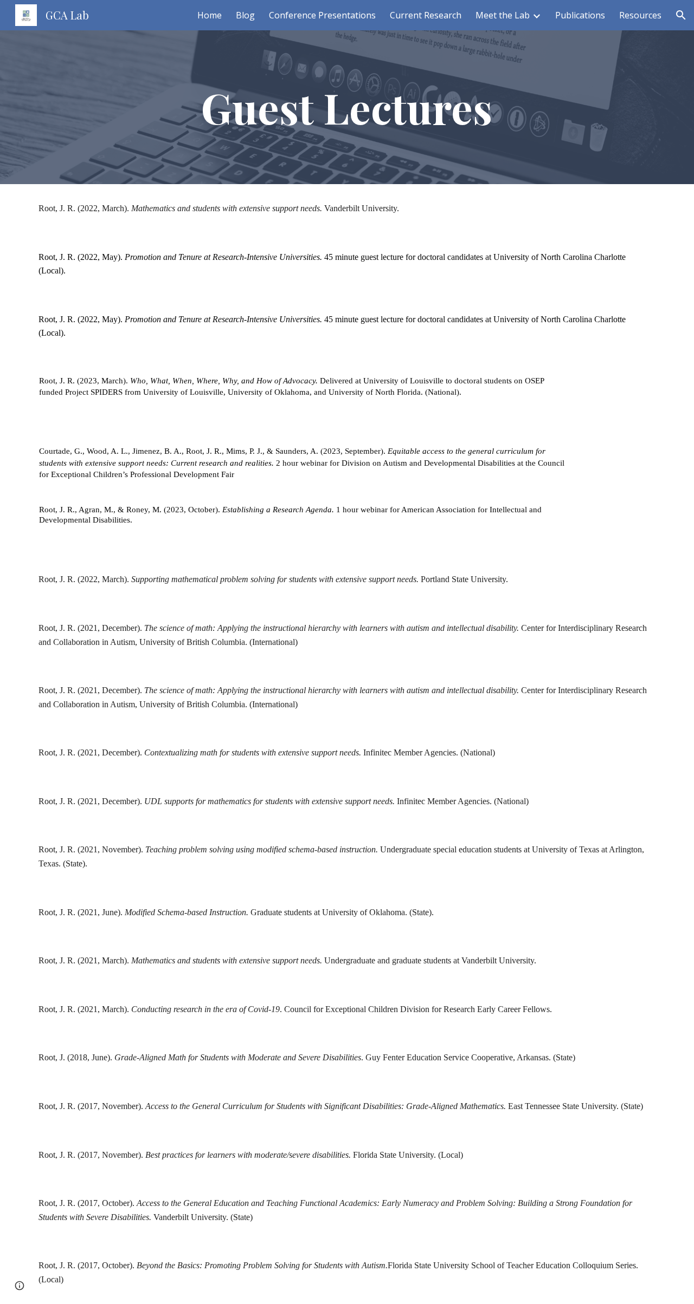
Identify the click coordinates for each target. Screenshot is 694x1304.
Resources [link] (640, 15)
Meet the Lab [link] (502, 15)
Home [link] (209, 15)
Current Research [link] (425, 15)
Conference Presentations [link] (322, 15)
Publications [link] (580, 15)
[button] (681, 15)
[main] (347, 107)
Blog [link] (245, 15)
